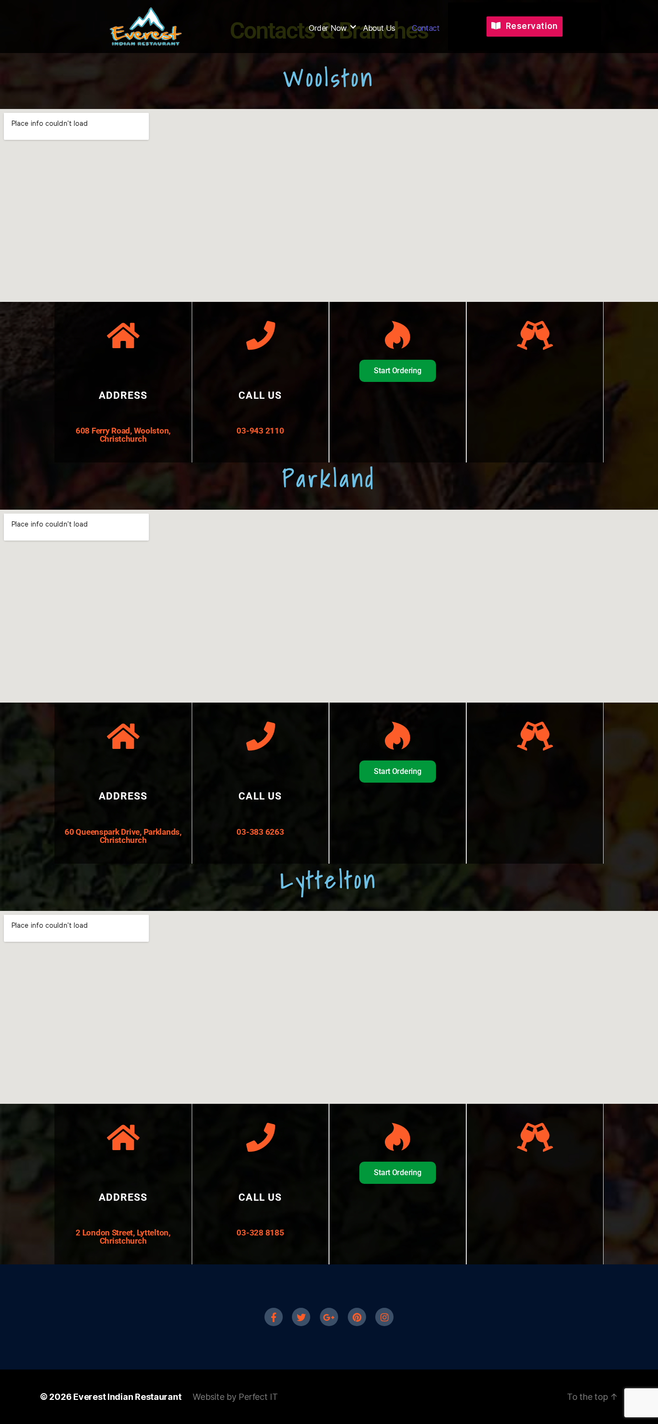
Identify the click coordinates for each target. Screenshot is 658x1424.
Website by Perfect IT (235, 1397)
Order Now (328, 28)
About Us (379, 28)
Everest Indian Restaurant (127, 1397)
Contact (426, 28)
